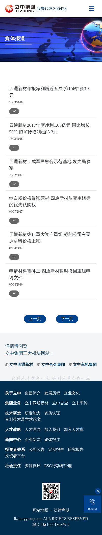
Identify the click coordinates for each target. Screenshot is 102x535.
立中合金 (60, 403)
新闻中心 (13, 439)
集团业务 (13, 403)
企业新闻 (33, 439)
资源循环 (33, 466)
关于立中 (13, 393)
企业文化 (72, 393)
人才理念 (33, 429)
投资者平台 (15, 456)
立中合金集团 (53, 364)
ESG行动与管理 (58, 466)
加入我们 (52, 429)
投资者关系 (15, 449)
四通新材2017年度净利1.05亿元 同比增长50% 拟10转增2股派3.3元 (49, 128)
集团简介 (33, 393)
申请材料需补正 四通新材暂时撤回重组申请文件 (50, 274)
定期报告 (56, 449)
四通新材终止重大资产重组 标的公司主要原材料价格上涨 (50, 238)
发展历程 (52, 393)
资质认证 (52, 413)
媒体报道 (52, 439)
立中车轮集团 (85, 364)
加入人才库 (74, 429)
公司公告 (37, 449)
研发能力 (33, 413)
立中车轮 (80, 403)
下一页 (67, 319)
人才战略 (13, 429)
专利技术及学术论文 (23, 419)
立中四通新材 (21, 364)
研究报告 (76, 449)
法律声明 (62, 510)
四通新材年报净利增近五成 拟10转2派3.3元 (49, 92)
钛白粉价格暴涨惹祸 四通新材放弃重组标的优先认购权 (50, 201)
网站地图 (40, 510)
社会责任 (13, 466)
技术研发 (13, 413)
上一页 (35, 319)
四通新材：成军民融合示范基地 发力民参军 (50, 165)
